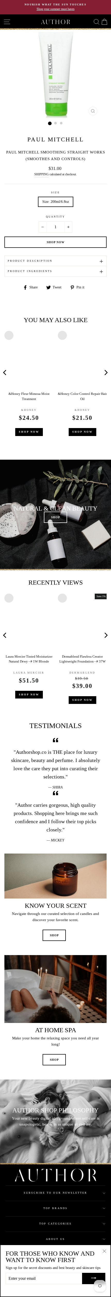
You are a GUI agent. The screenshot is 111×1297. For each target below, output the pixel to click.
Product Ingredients (30, 271)
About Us (55, 1239)
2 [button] (55, 123)
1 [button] (50, 123)
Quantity (55, 216)
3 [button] (61, 123)
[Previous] (55, 372)
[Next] (106, 372)
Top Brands (55, 1208)
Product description (30, 260)
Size (55, 192)
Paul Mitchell (55, 139)
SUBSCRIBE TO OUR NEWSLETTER (56, 1192)
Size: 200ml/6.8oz (55, 202)
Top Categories (55, 1223)
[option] (55, 7)
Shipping (41, 174)
